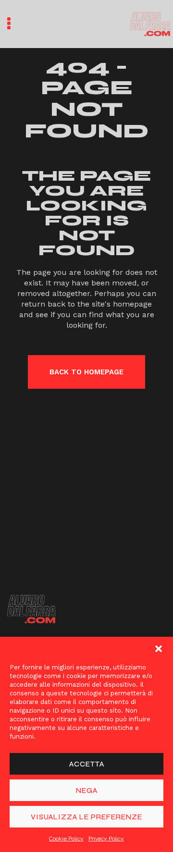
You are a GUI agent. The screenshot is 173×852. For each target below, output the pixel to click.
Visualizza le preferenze (86, 817)
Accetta (86, 764)
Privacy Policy (106, 838)
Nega (87, 790)
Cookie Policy (66, 838)
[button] (158, 649)
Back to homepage (86, 372)
